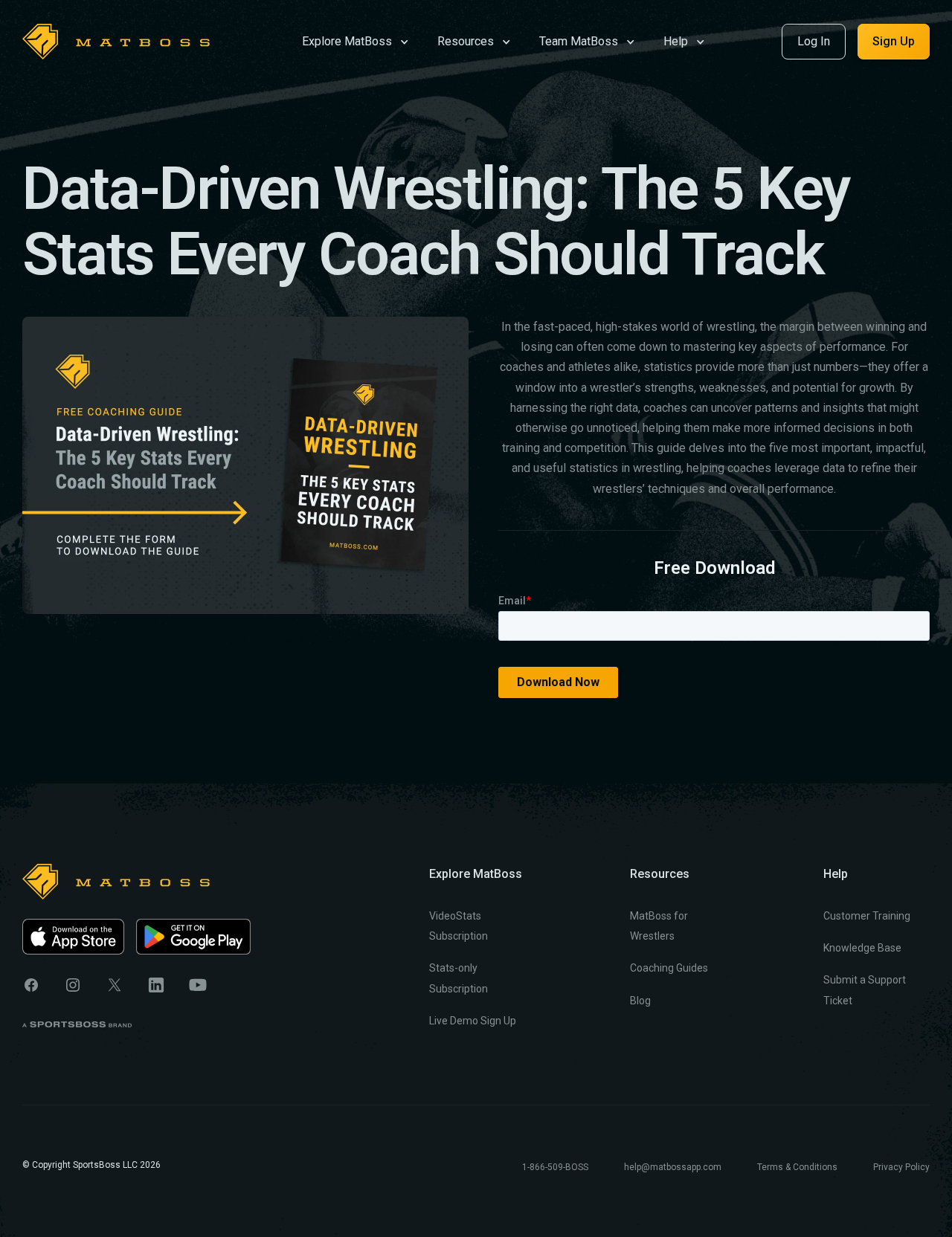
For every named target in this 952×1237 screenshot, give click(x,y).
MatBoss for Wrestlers (659, 926)
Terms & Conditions (797, 1167)
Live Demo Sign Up (472, 1021)
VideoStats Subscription (458, 926)
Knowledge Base (862, 948)
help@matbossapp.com (672, 1167)
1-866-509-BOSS (555, 1167)
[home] (116, 41)
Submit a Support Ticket (864, 990)
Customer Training (866, 916)
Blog (640, 1001)
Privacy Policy (901, 1167)
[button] (355, 40)
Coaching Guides (669, 968)
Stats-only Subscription (458, 978)
